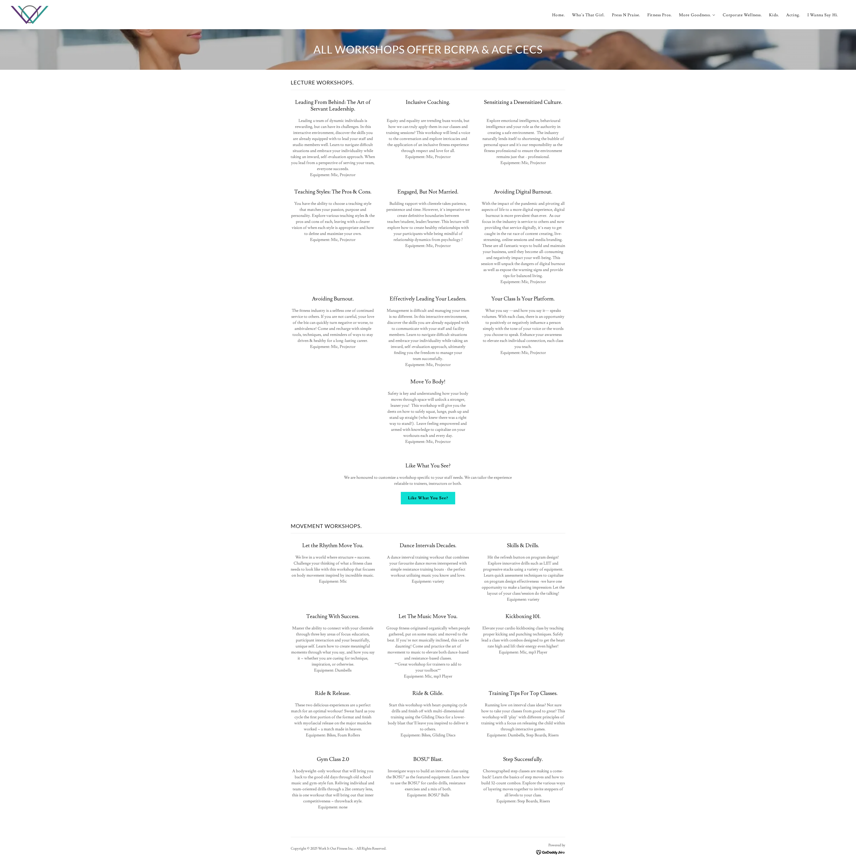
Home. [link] (558, 15)
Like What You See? (428, 498)
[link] (30, 13)
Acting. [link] (793, 15)
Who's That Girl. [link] (588, 15)
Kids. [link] (774, 15)
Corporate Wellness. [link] (742, 15)
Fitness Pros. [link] (659, 15)
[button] (697, 15)
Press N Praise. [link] (626, 15)
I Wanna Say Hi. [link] (822, 15)
